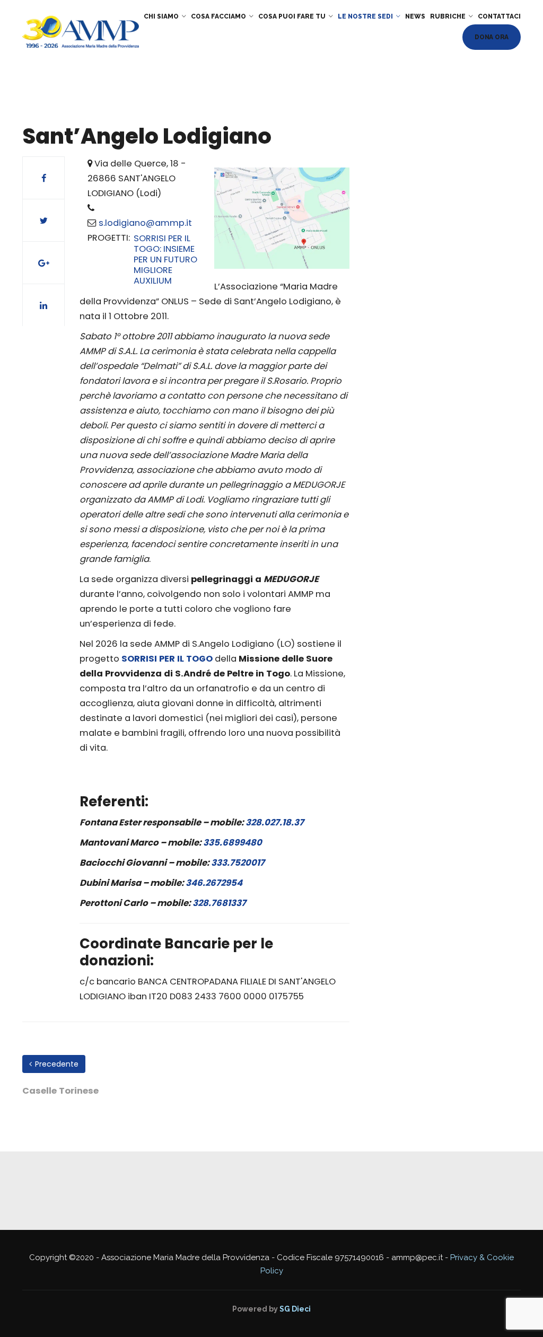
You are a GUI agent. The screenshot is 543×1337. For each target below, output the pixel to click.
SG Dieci (295, 1309)
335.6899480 (232, 843)
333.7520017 (238, 863)
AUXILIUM (153, 281)
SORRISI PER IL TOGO (167, 659)
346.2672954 (214, 883)
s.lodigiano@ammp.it (145, 223)
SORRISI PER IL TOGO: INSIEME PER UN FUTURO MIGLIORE (165, 254)
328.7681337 (219, 903)
